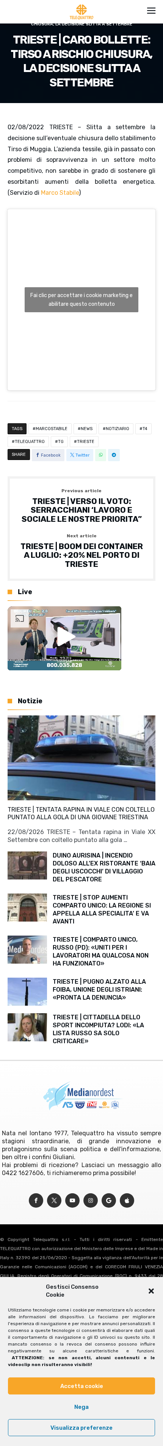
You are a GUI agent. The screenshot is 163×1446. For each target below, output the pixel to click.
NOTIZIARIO (117, 428)
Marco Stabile (60, 192)
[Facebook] (36, 1200)
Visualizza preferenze (81, 1427)
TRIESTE (85, 441)
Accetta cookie (81, 1386)
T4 (145, 428)
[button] (151, 1291)
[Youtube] (72, 1200)
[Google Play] (109, 1200)
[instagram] (90, 1200)
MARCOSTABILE (51, 428)
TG (61, 441)
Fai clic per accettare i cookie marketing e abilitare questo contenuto (81, 299)
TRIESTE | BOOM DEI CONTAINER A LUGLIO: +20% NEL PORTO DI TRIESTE (81, 551)
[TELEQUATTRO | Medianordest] (82, 4)
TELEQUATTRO (30, 441)
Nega (81, 1407)
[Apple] (127, 1200)
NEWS (86, 428)
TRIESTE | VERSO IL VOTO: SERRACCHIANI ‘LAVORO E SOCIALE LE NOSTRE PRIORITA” (82, 506)
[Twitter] (54, 1200)
